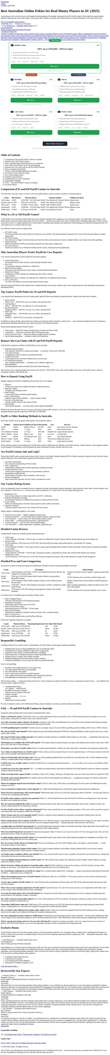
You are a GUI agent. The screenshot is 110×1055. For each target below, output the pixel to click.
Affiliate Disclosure (27, 1043)
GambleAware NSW (48, 1034)
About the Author (40, 1043)
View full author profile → (10, 966)
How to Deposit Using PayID (98, 36)
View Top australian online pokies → (13, 22)
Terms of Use (15, 1043)
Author (3, 4)
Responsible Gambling (28, 40)
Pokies (5, 2)
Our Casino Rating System (69, 38)
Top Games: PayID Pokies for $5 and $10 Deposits (29, 36)
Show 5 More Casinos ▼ (55, 144)
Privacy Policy (6, 1043)
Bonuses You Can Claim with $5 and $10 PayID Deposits (67, 36)
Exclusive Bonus (78, 40)
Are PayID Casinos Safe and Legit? (46, 38)
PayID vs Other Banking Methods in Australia (17, 38)
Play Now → (55, 66)
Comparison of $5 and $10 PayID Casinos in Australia (33, 34)
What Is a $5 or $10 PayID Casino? (64, 34)
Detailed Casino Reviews (88, 38)
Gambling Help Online (13, 1034)
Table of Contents (7, 34)
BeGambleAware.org (72, 148)
